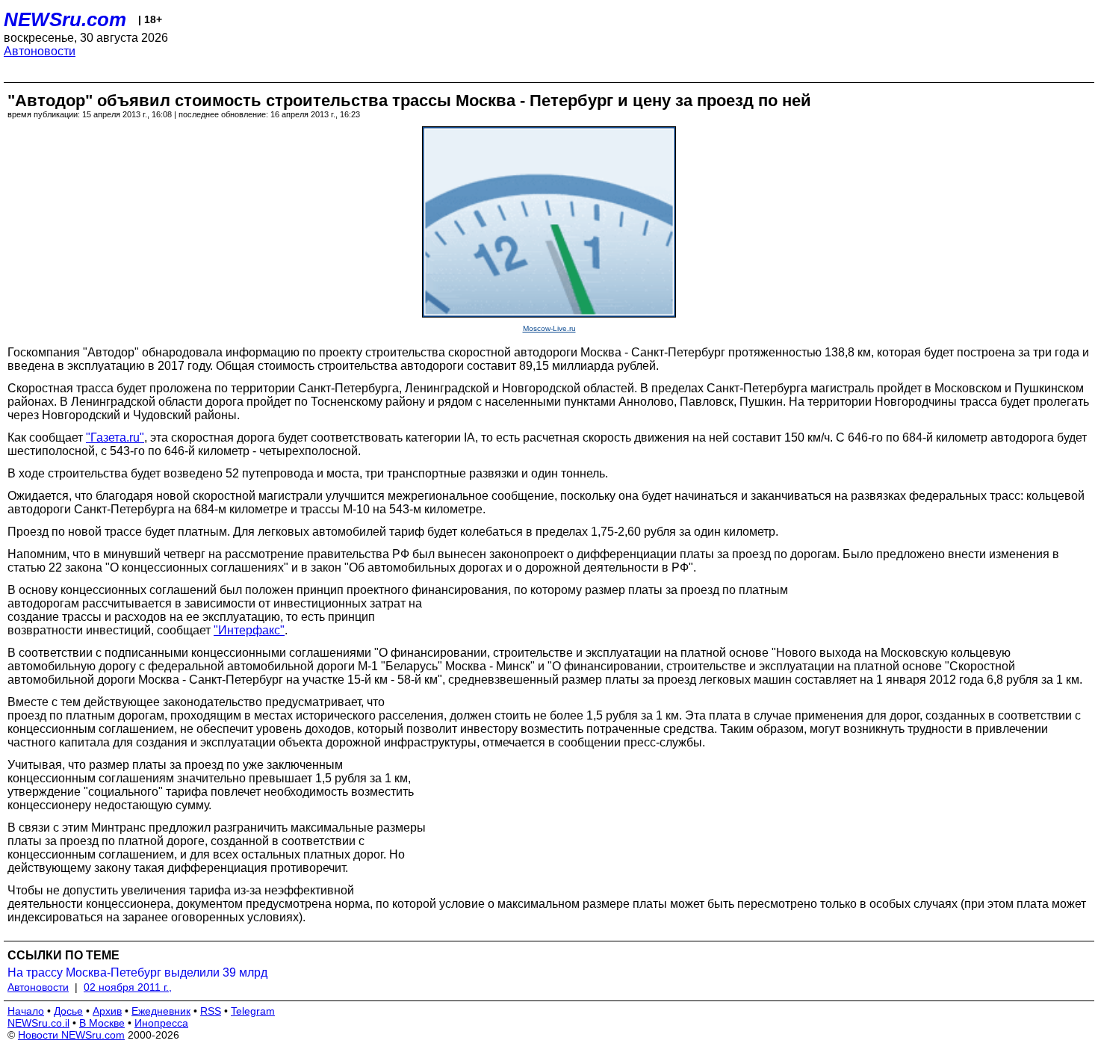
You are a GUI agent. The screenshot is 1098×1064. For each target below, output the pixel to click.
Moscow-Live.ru (549, 328)
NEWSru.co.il (38, 1023)
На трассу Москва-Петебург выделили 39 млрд (137, 972)
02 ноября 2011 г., (128, 987)
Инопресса (161, 1023)
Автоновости (39, 51)
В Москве (102, 1023)
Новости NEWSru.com (71, 1035)
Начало (25, 1011)
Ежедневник (160, 1011)
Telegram (253, 1011)
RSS (210, 1011)
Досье (68, 1011)
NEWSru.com (65, 19)
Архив (107, 1011)
